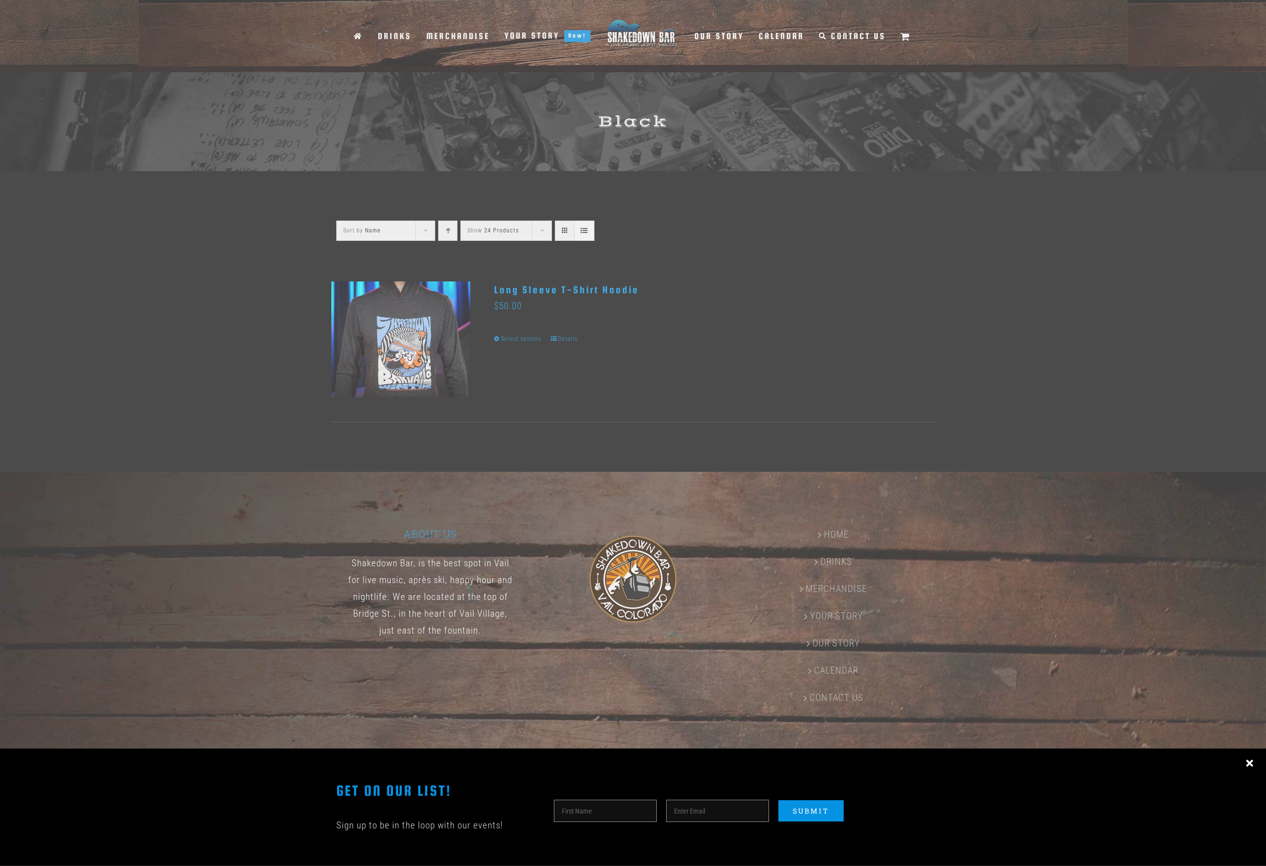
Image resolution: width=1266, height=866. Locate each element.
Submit (811, 811)
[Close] (1249, 763)
